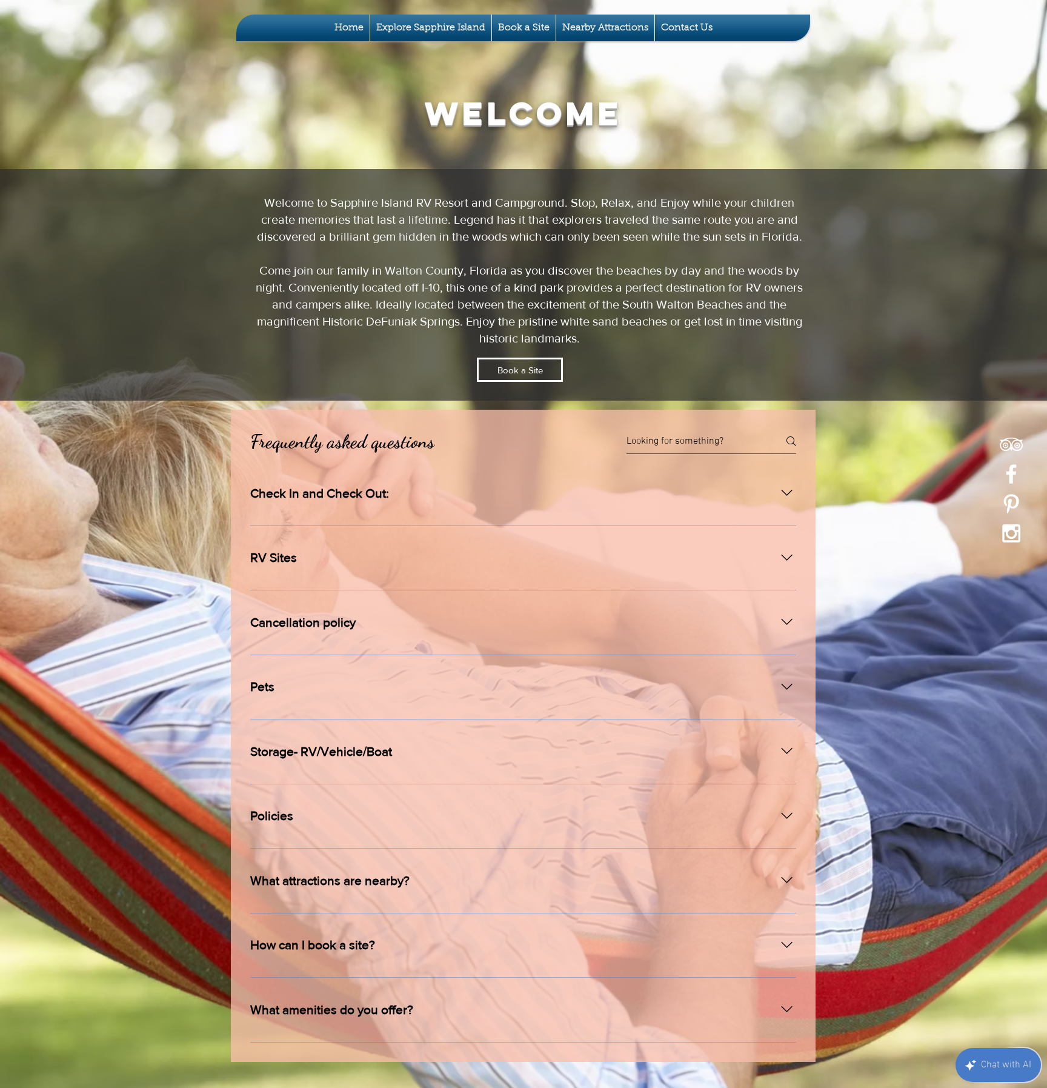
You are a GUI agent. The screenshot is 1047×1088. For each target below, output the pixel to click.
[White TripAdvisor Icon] (1011, 444)
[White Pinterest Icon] (1011, 503)
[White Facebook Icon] (1011, 474)
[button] (430, 28)
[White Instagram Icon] (1011, 533)
